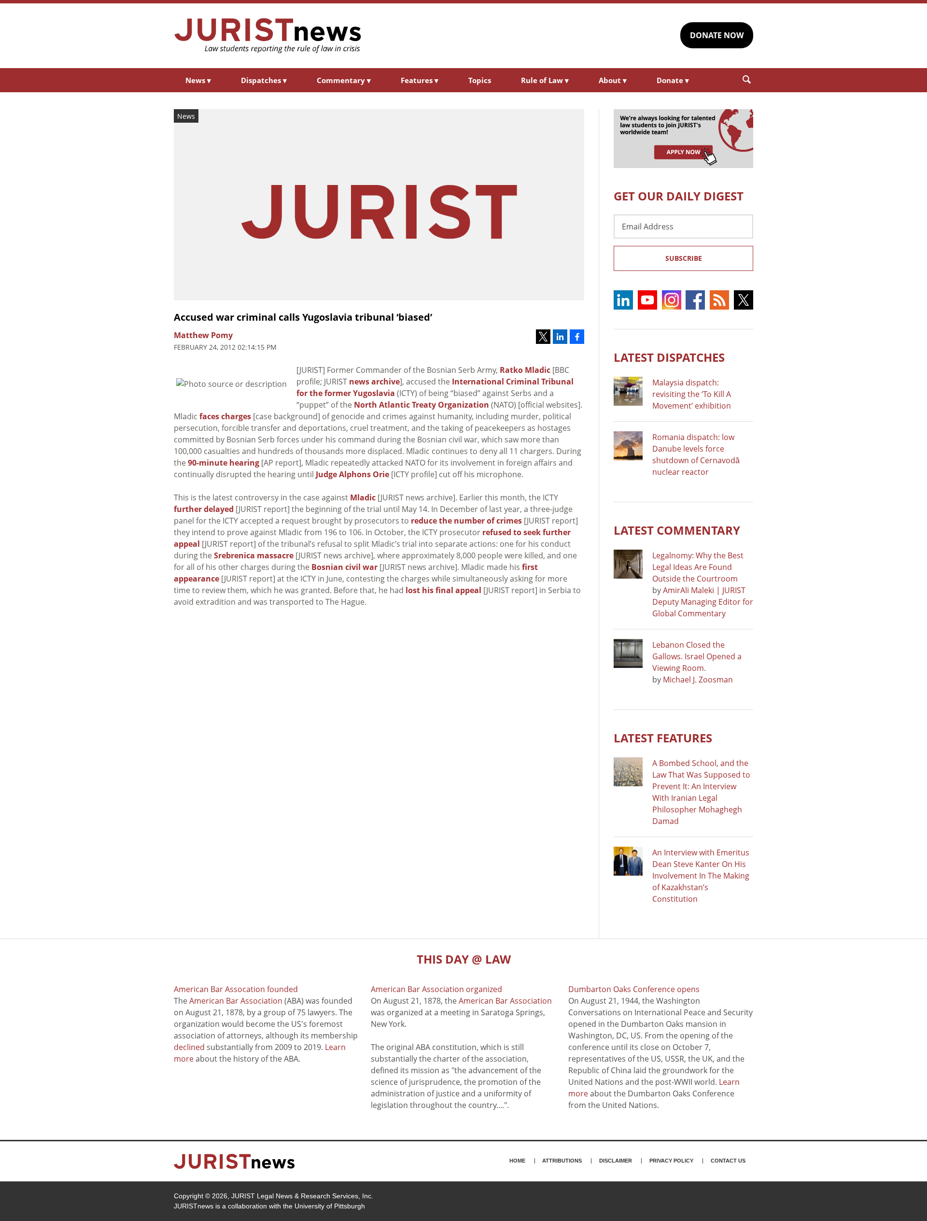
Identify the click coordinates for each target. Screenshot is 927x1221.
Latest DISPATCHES (669, 357)
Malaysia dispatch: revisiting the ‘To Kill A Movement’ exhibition (691, 394)
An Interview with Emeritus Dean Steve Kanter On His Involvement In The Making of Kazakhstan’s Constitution (700, 875)
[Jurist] (268, 36)
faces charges (225, 416)
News (198, 80)
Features (419, 80)
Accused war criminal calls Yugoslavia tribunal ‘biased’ (303, 317)
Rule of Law (545, 80)
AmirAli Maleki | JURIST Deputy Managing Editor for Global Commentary (702, 602)
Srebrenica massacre (254, 555)
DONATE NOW (717, 35)
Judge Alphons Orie (352, 474)
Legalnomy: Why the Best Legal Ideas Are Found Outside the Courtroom (698, 567)
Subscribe (683, 258)
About (613, 80)
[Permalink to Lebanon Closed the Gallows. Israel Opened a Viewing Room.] (628, 653)
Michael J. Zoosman (698, 679)
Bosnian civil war (344, 567)
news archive (374, 381)
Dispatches (264, 80)
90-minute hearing (223, 462)
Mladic (363, 497)
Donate (673, 80)
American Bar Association (235, 1000)
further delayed (204, 509)
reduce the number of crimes (466, 520)
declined (189, 1047)
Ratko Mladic (525, 370)
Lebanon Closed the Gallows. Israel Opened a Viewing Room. (697, 656)
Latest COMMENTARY (677, 530)
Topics (479, 80)
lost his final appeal (443, 590)
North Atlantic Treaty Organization (421, 404)
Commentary (344, 80)
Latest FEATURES (663, 738)
